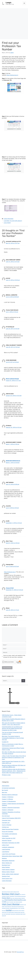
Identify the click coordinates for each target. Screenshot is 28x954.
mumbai (9, 910)
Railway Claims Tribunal (8, 871)
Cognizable (4, 896)
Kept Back (3, 910)
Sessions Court (6, 876)
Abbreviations (5, 785)
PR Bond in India (6, 775)
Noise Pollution (6, 867)
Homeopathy (5, 836)
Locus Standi (7, 222)
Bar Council (5, 790)
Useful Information (8, 218)
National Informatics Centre (16, 910)
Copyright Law (6, 822)
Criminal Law (5, 827)
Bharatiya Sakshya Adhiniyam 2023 (13, 891)
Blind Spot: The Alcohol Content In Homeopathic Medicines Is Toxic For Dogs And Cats (13, 738)
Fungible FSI (5, 742)
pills (7, 912)
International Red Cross (14, 908)
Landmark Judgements (8, 847)
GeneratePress (20, 952)
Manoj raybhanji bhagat (12, 378)
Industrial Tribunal (6, 840)
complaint (7, 896)
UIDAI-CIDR (4, 915)
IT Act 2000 (22, 908)
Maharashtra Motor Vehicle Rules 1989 (12, 856)
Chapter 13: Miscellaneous (9, 801)
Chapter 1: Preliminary (7, 797)
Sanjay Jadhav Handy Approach (10, 874)
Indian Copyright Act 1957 (8, 838)
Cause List (23, 894)
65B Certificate (4, 891)
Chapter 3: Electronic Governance (11, 807)
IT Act (19, 908)
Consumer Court (6, 820)
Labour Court (5, 845)
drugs (13, 898)
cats (20, 894)
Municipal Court (6, 865)
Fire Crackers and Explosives (9, 833)
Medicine (4, 858)
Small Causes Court (7, 878)
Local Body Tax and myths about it (13, 220)
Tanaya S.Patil (10, 588)
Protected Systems (17, 912)
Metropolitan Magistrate (8, 860)
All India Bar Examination (8, 788)
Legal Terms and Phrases (8, 854)
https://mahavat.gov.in (12, 75)
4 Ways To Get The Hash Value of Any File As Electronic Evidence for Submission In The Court (14, 757)
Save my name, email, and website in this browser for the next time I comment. (14, 656)
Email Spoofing (9, 900)
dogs (11, 898)
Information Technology (6, 908)
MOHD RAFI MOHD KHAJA (13, 460)
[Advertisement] (14, 23)
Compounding (12, 896)
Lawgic (8, 3)
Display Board (6, 898)
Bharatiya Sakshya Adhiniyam (10, 794)
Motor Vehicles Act (7, 863)
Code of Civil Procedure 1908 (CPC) (11, 818)
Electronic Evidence (18, 898)
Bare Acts (4, 792)
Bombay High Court (11, 894)
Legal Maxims (5, 851)
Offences (22, 910)
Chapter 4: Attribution (7, 809)
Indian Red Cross (21, 906)
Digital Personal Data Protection (10, 829)
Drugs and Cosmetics (7, 831)
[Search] (23, 680)
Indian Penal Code (15, 906)
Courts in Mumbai (6, 825)
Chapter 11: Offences (7, 799)
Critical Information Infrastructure (20, 896)
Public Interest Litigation (8, 869)
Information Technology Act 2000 (10, 842)
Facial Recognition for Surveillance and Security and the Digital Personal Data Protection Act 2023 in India (12, 728)
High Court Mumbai (11, 904)
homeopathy (22, 904)
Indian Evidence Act (8, 906)
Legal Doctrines (6, 849)
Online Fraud (4, 912)
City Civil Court (6, 816)
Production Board (11, 912)
